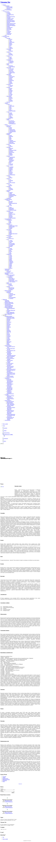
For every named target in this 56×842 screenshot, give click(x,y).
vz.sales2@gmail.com (8, 807)
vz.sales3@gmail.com (8, 813)
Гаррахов (4, 776)
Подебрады (6, 438)
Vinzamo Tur (20, 783)
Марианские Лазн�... (9, 434)
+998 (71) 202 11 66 (8, 806)
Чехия (4, 425)
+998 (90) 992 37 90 (8, 800)
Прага (5, 441)
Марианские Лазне (6, 779)
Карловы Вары (5, 778)
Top (3, 837)
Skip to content (5, 423)
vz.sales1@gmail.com (8, 801)
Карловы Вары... (7, 432)
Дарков (5, 430)
